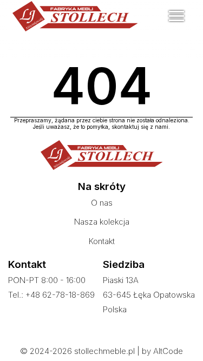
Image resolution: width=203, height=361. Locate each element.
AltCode (168, 351)
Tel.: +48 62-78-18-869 (51, 295)
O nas (102, 203)
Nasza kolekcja (101, 221)
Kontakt (102, 241)
